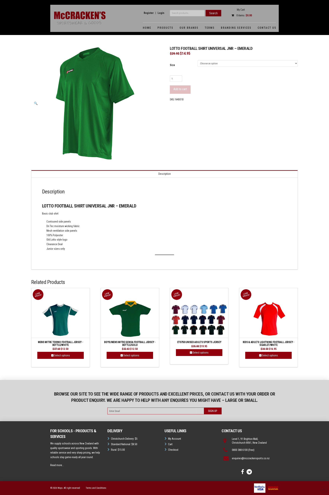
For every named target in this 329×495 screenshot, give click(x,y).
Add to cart (180, 89)
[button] (35, 103)
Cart (170, 444)
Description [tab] (164, 173)
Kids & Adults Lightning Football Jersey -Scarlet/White (268, 343)
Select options (62, 355)
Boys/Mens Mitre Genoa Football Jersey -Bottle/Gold (130, 343)
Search (213, 13)
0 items (244, 15)
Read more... (57, 465)
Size (172, 65)
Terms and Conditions (96, 488)
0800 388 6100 (240, 449)
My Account (174, 438)
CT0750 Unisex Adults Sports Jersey (199, 342)
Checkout (173, 449)
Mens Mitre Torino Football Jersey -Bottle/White (60, 343)
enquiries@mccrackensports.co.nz (251, 458)
